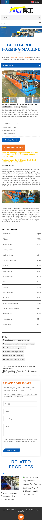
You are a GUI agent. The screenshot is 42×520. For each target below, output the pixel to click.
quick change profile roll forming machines (19, 344)
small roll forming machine (14, 352)
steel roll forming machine (14, 355)
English (37, 2)
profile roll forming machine (14, 359)
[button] (37, 83)
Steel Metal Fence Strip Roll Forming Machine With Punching (31, 491)
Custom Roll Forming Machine (21, 47)
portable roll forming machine (15, 348)
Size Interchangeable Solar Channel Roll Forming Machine (9, 496)
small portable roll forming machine (17, 340)
